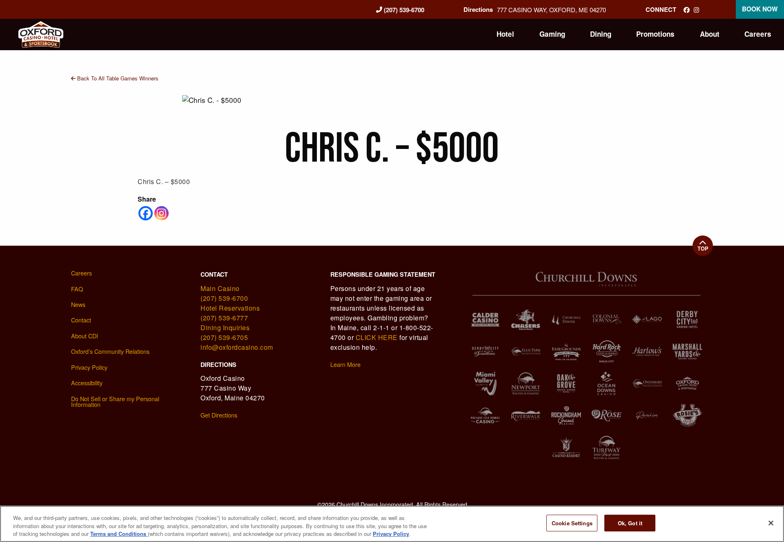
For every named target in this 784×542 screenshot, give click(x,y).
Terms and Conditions (119, 534)
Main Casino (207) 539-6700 (224, 293)
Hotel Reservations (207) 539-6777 (230, 312)
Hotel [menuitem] (505, 34)
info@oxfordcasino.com (236, 347)
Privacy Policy (391, 534)
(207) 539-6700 (403, 10)
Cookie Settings (572, 523)
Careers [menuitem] (757, 34)
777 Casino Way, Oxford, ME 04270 (551, 10)
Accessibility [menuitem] (86, 382)
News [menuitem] (78, 304)
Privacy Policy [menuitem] (89, 367)
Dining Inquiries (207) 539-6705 (224, 332)
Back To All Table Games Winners (117, 78)
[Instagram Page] (696, 9)
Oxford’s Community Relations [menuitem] (110, 351)
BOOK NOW (760, 8)
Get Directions (218, 415)
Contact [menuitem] (81, 319)
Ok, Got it (630, 523)
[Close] (771, 523)
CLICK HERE (377, 337)
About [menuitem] (709, 34)
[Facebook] (145, 213)
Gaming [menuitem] (552, 34)
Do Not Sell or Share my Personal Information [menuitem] (115, 401)
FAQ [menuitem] (77, 288)
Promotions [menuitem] (655, 34)
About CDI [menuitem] (84, 335)
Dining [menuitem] (600, 34)
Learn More (345, 364)
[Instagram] (161, 213)
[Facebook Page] (687, 9)
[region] (392, 524)
